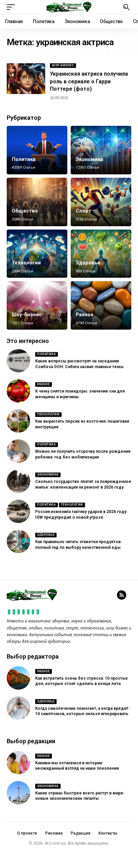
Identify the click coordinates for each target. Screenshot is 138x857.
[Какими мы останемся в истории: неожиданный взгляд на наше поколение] (18, 762)
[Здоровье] (101, 254)
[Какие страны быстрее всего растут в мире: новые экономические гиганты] (18, 792)
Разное (84, 315)
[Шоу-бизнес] (37, 305)
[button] (12, 7)
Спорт (83, 211)
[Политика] (37, 150)
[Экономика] (101, 150)
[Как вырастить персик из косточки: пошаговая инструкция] (18, 421)
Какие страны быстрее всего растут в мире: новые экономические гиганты (79, 796)
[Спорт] (101, 202)
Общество (25, 211)
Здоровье (88, 263)
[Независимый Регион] (69, 7)
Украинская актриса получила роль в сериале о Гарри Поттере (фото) (89, 81)
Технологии (26, 263)
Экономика (89, 159)
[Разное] (101, 305)
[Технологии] (37, 254)
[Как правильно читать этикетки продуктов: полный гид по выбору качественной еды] (18, 541)
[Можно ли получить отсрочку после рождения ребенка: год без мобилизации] (18, 451)
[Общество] (37, 202)
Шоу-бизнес (63, 65)
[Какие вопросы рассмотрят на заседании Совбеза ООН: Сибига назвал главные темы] (18, 360)
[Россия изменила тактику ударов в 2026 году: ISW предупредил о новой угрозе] (18, 511)
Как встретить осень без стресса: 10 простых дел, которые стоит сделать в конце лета (81, 681)
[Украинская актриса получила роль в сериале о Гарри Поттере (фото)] (26, 78)
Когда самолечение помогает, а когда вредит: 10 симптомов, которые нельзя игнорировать (82, 711)
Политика (24, 159)
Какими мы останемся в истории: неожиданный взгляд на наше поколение (77, 766)
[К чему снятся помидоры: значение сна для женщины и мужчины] (18, 391)
